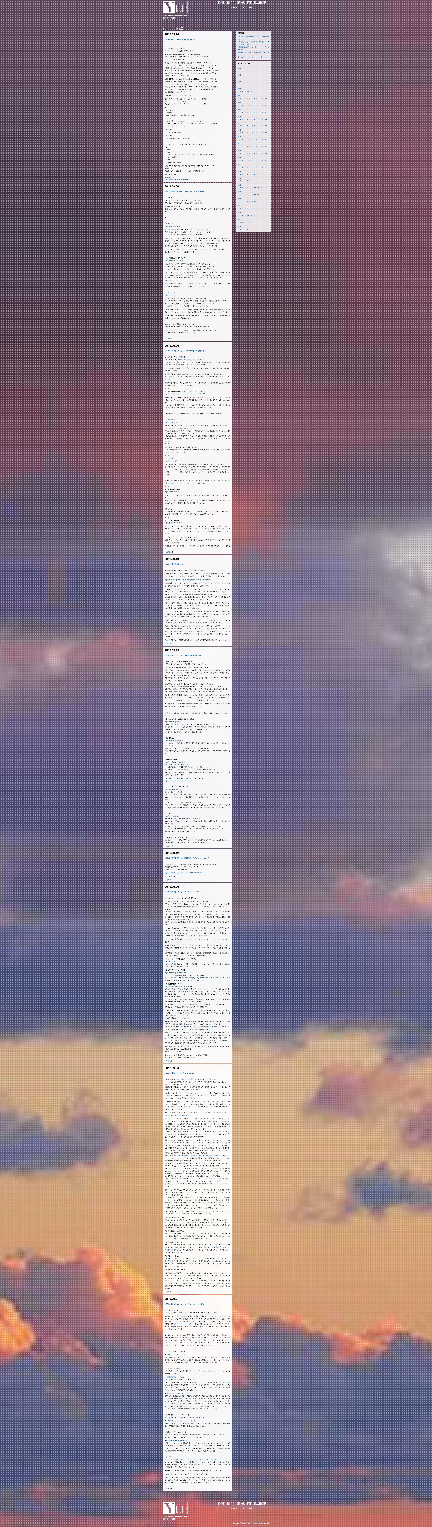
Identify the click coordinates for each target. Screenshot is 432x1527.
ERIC (215, 1316)
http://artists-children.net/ (173, 226)
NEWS (241, 2)
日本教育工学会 (186, 359)
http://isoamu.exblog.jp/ (172, 816)
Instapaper (209, 1026)
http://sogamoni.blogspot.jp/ (174, 740)
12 (254, 91)
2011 (239, 123)
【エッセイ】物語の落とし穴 (174, 564)
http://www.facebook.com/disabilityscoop (178, 781)
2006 (239, 88)
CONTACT (251, 7)
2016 (239, 157)
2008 (239, 102)
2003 (239, 82)
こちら (187, 1018)
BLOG (230, 2)
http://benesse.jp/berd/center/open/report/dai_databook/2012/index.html (188, 394)
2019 (239, 178)
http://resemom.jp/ (171, 461)
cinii (185, 1316)
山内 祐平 (169, 643)
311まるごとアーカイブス (174, 1393)
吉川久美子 (169, 339)
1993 (239, 75)
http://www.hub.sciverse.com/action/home (178, 986)
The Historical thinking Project (185, 1324)
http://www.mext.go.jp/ (172, 422)
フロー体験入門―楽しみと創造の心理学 (178, 1115)
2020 (239, 185)
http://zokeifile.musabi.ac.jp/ (174, 260)
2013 (239, 137)
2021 (239, 192)
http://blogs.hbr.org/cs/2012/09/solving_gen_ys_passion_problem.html (187, 579)
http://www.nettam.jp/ (171, 295)
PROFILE (226, 7)
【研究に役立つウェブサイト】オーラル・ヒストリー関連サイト (186, 1304)
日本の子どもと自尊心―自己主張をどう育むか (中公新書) (201, 1155)
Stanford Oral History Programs (176, 1440)
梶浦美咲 (169, 552)
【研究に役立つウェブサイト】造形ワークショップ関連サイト (185, 191)
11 (251, 91)
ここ (190, 431)
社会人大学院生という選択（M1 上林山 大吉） (253, 57)
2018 (239, 171)
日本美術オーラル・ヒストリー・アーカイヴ (180, 1421)
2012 (239, 130)
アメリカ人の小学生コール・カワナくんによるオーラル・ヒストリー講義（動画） (192, 1459)
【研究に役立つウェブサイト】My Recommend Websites (184, 892)
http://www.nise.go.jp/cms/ (173, 722)
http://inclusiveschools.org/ (173, 789)
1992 (239, 68)
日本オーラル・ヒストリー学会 (176, 1355)
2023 (239, 205)
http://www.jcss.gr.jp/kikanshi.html (176, 972)
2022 (239, 198)
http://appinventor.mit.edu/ (173, 522)
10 (248, 91)
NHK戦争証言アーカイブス (175, 1377)
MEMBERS (234, 7)
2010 (239, 116)
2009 (239, 109)
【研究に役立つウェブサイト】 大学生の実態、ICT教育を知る (185, 351)
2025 (239, 219)
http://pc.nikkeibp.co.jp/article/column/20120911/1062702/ (183, 873)
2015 (239, 150)
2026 (239, 226)
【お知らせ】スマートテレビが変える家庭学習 (180, 39)
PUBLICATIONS (257, 2)
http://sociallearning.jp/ (172, 492)
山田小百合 (169, 846)
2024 (239, 212)
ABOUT (219, 7)
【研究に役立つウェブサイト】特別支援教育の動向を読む (184, 655)
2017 (239, 164)
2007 (239, 95)
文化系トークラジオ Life (188, 1079)
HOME (221, 2)
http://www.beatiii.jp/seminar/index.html (177, 179)
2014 (239, 143)
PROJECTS (242, 7)
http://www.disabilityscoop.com (175, 762)
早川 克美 (169, 1061)
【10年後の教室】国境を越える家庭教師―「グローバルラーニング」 (187, 858)
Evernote (187, 1024)
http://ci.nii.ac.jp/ (170, 961)
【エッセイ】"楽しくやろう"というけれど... (179, 1073)
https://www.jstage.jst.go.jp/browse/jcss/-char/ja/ (198, 978)
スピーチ (189, 592)
